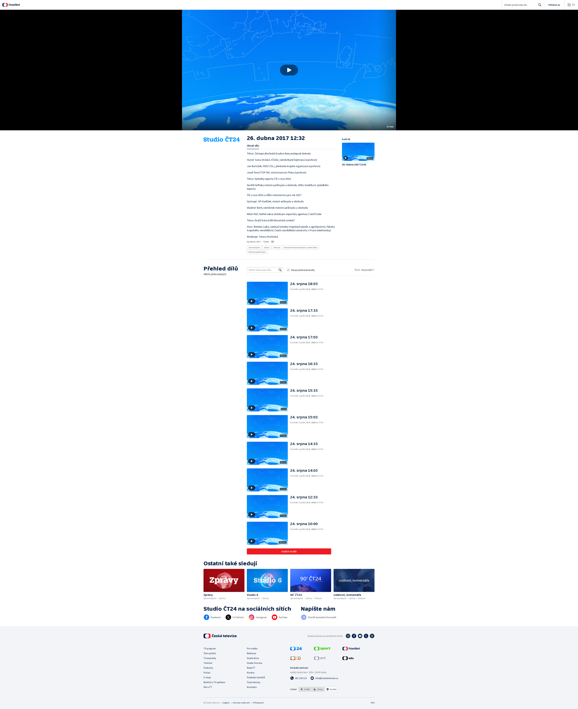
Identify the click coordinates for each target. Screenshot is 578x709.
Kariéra (250, 672)
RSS (373, 702)
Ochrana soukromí (241, 702)
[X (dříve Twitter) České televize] (366, 636)
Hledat (540, 5)
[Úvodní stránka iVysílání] (13, 5)
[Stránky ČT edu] (348, 659)
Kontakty (252, 687)
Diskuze (277, 247)
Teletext (208, 662)
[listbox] (318, 689)
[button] (289, 70)
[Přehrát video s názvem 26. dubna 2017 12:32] (289, 70)
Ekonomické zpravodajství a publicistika (300, 247)
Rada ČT (251, 667)
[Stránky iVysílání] (351, 649)
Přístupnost (258, 702)
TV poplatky (210, 658)
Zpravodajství (254, 247)
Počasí (207, 672)
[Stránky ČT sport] (322, 649)
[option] (305, 689)
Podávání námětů (256, 677)
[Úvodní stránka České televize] (220, 636)
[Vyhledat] (280, 270)
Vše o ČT (208, 687)
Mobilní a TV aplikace (214, 682)
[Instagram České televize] (348, 636)
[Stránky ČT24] (296, 649)
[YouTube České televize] (360, 636)
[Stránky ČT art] (320, 659)
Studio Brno (253, 658)
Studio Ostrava (254, 662)
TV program (210, 648)
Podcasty (208, 667)
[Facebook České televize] (354, 636)
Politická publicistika (257, 252)
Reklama (251, 653)
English (226, 702)
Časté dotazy (253, 682)
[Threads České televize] (372, 636)
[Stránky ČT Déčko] (295, 659)
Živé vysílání (210, 653)
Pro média (252, 648)
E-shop (207, 677)
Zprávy (267, 247)
